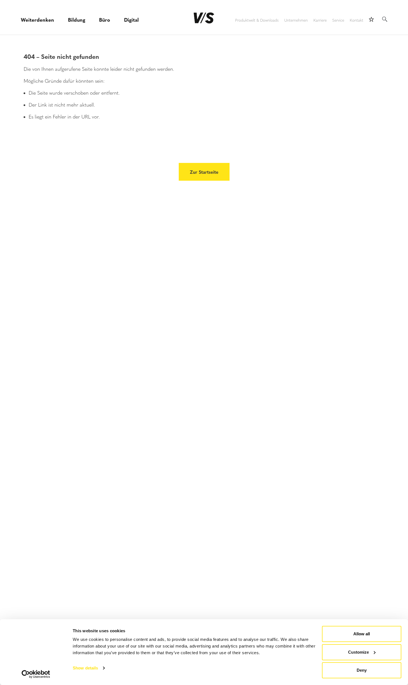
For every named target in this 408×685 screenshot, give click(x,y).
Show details (85, 668)
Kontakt (356, 20)
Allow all (361, 633)
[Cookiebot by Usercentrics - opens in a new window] (36, 674)
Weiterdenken (37, 19)
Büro (104, 19)
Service (338, 20)
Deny (362, 670)
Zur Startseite (204, 172)
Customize (358, 652)
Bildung (76, 19)
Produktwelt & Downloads (257, 20)
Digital (131, 19)
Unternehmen (296, 20)
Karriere (320, 20)
